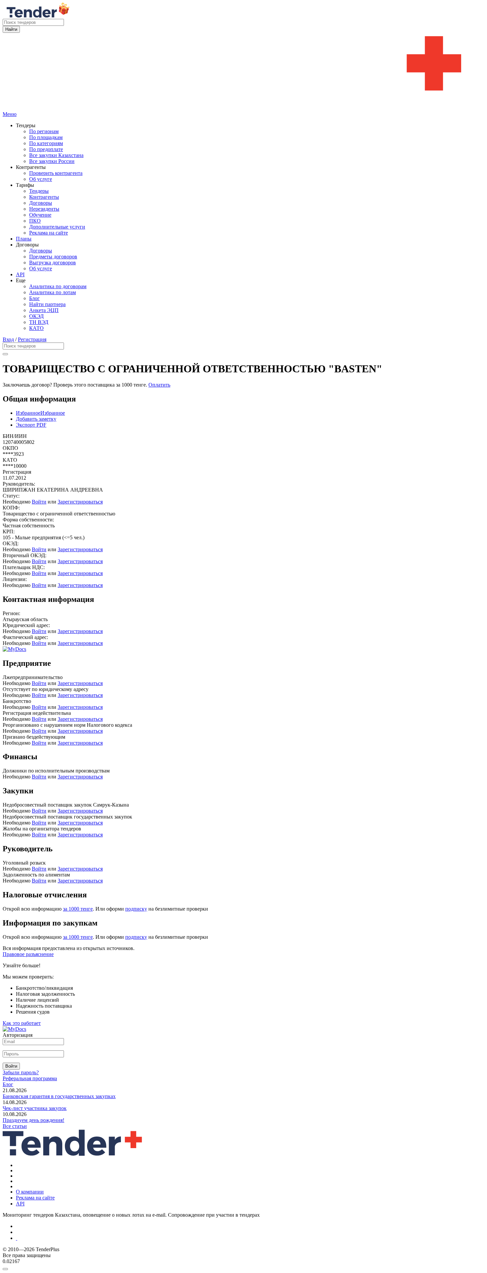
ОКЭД (36, 316)
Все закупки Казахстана (56, 155)
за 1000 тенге (78, 909)
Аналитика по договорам (57, 286)
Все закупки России (52, 161)
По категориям (46, 143)
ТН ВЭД (38, 322)
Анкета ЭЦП (44, 310)
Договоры (40, 203)
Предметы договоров (53, 256)
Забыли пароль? (21, 1072)
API (20, 274)
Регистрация (32, 339)
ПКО (35, 221)
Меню (10, 114)
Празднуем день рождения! (33, 1120)
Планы (23, 238)
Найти (11, 29)
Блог (34, 298)
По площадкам (46, 137)
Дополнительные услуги (57, 227)
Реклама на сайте (48, 233)
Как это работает (22, 1023)
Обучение (40, 215)
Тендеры (39, 191)
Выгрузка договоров (52, 262)
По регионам (44, 131)
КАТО (36, 328)
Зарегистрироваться (80, 501)
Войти (39, 501)
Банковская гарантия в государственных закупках (59, 1096)
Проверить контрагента (55, 173)
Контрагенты (44, 197)
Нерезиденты (44, 209)
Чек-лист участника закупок (35, 1108)
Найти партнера (47, 304)
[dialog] (243, 1267)
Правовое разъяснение (28, 954)
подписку (136, 909)
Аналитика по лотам (52, 292)
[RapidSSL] (250, 1238)
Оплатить (159, 385)
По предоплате (46, 149)
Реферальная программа (30, 1078)
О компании (30, 1191)
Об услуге (40, 179)
